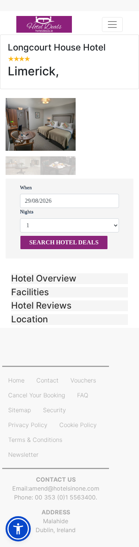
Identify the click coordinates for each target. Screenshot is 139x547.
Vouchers (83, 380)
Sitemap (19, 410)
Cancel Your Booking (36, 395)
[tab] (69, 278)
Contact (47, 380)
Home (16, 380)
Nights (26, 211)
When (26, 187)
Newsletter (23, 454)
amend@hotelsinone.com (64, 488)
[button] (69, 278)
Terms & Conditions (35, 439)
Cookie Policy (78, 425)
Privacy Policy (27, 425)
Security (54, 410)
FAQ (82, 395)
